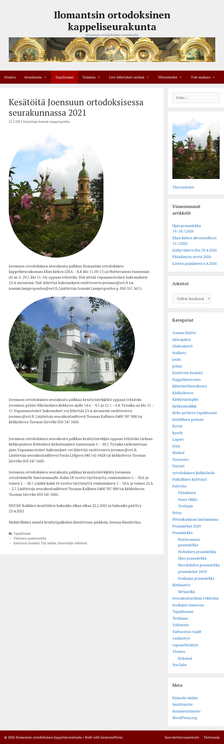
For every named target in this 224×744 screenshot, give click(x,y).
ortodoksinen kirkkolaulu (193, 472)
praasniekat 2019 (192, 571)
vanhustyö (181, 638)
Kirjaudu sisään (185, 697)
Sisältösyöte (182, 704)
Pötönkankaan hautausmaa (195, 519)
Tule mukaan (200, 77)
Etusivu (10, 77)
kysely (177, 432)
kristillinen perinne (188, 419)
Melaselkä (186, 591)
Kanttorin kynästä (187, 372)
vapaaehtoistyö (185, 644)
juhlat (177, 366)
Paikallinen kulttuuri (189, 479)
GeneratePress (111, 737)
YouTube (179, 664)
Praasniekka (182, 532)
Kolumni (185, 658)
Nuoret (178, 465)
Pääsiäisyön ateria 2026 (191, 256)
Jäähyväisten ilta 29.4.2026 (194, 250)
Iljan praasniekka (192, 558)
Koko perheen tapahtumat (194, 412)
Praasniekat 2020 (186, 526)
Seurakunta (33, 77)
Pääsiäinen (187, 492)
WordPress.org (184, 717)
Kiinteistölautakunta (189, 385)
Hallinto (179, 352)
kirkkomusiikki (184, 406)
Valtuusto (180, 624)
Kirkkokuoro (182, 392)
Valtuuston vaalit (186, 631)
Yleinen (178, 651)
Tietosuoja (212, 737)
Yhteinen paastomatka (30, 538)
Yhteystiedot (167, 77)
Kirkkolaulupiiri (185, 399)
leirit (176, 446)
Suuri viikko (188, 499)
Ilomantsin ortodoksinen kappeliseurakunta (112, 20)
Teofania (185, 505)
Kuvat (177, 425)
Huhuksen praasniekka (197, 551)
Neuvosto (180, 459)
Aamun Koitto (184, 332)
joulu (176, 359)
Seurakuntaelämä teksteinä (195, 598)
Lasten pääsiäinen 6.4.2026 (194, 263)
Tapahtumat (64, 77)
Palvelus (179, 486)
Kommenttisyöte (186, 711)
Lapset (178, 439)
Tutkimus (180, 618)
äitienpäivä (181, 339)
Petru (177, 512)
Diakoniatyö (182, 346)
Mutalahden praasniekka (199, 564)
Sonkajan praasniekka (196, 578)
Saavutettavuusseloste (182, 737)
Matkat (178, 452)
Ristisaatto (181, 584)
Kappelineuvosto (186, 379)
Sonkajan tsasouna (188, 604)
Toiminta (89, 77)
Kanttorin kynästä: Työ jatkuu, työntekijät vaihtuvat (50, 543)
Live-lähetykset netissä (126, 77)
